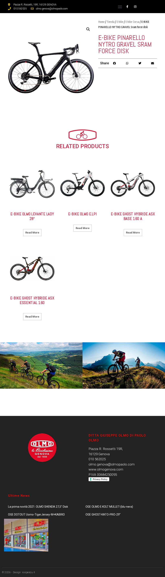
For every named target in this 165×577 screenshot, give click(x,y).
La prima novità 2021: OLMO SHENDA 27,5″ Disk (38, 506)
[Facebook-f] (127, 6)
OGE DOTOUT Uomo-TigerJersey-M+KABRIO (36, 514)
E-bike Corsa (132, 21)
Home (101, 21)
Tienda (110, 21)
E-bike (120, 21)
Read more (32, 232)
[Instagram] (135, 6)
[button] (120, 6)
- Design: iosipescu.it (23, 572)
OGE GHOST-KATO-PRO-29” (103, 514)
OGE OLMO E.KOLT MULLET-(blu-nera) (109, 506)
